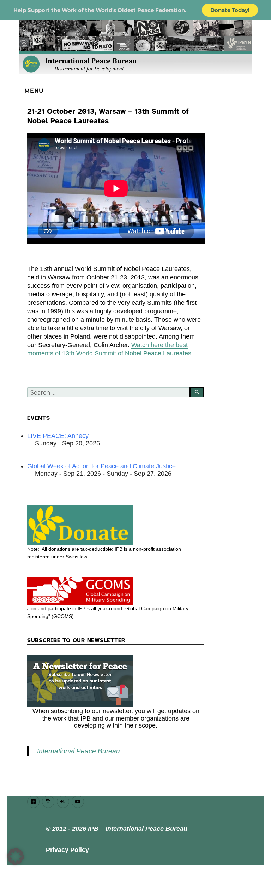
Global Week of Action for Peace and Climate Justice (101, 466)
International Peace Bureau (78, 751)
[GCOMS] (116, 591)
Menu (34, 90)
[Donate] (116, 525)
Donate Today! (229, 10)
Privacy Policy (67, 849)
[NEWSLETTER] (116, 681)
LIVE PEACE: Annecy (58, 435)
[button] (15, 856)
